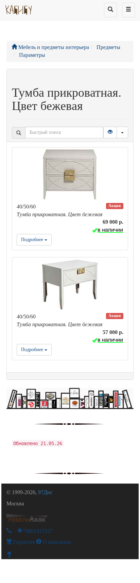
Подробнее (33, 239)
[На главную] (19, 8)
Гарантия (23, 542)
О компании (56, 542)
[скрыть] (122, 132)
